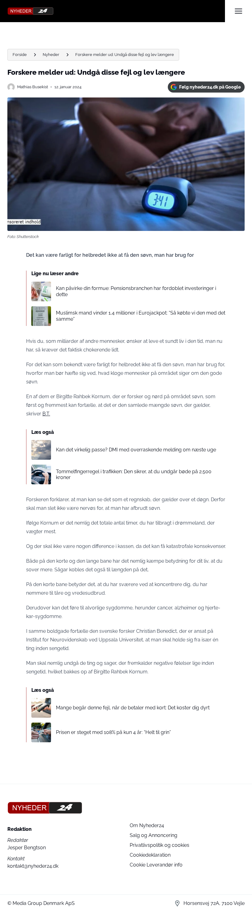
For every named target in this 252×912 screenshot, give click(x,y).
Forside (20, 54)
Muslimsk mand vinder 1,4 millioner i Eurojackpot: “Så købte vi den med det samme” (140, 316)
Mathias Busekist (32, 87)
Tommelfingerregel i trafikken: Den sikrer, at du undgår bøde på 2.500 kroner (133, 474)
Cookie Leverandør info (156, 865)
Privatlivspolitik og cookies (159, 845)
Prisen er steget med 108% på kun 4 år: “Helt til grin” (113, 732)
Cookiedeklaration (150, 855)
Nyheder (51, 54)
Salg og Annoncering (153, 835)
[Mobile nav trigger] (238, 11)
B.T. (46, 414)
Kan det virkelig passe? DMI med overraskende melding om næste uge (136, 450)
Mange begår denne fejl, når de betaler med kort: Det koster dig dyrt (133, 708)
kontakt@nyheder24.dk (32, 866)
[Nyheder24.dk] (116, 11)
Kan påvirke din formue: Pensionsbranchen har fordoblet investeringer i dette (136, 291)
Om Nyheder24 (147, 825)
